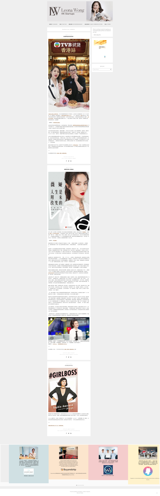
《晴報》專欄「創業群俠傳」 (61, 153)
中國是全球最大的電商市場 (53, 113)
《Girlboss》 (54, 343)
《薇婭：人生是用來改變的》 (54, 233)
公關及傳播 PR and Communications (94, 24)
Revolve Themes (80, 492)
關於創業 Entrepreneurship (75, 24)
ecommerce (69, 158)
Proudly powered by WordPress (76, 491)
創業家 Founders (53, 24)
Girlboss (76, 354)
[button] (76, 485)
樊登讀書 (84, 231)
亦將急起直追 (75, 144)
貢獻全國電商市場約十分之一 (66, 115)
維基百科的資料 (51, 272)
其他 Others (108, 24)
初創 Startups (63, 24)
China (65, 158)
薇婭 (81, 115)
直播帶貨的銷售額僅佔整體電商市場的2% (80, 125)
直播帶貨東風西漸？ (69, 36)
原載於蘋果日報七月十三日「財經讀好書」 (56, 425)
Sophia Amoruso (76, 430)
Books (63, 354)
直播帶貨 (74, 158)
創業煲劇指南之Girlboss (62, 343)
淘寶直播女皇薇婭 (56, 122)
